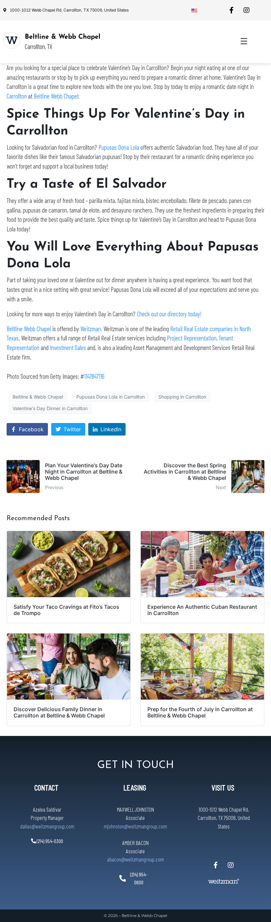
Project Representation (191, 338)
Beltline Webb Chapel (56, 96)
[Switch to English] (194, 10)
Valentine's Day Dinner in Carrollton (50, 408)
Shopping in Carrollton (182, 397)
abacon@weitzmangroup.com (135, 859)
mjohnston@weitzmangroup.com (135, 826)
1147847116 (94, 376)
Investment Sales (68, 347)
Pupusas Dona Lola (118, 147)
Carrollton (17, 96)
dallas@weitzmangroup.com (47, 826)
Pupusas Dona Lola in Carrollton (110, 397)
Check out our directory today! (169, 314)
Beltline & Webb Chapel (62, 37)
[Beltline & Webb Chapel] (11, 40)
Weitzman (90, 328)
